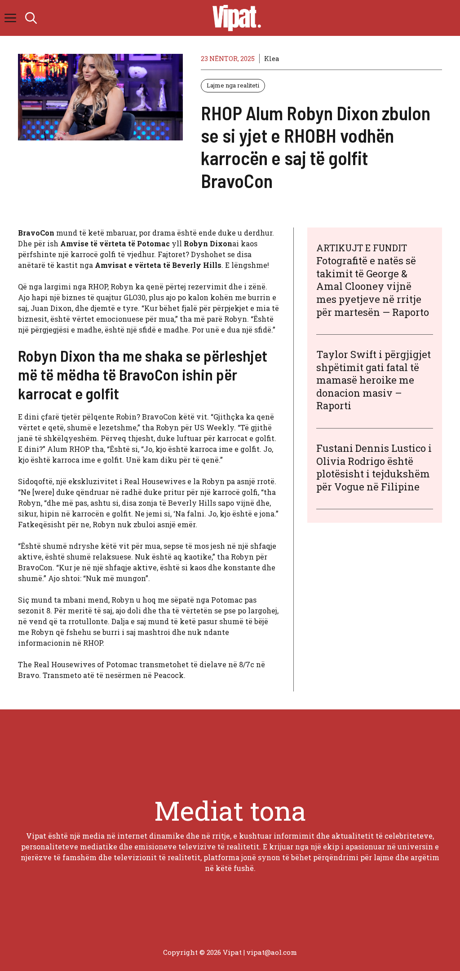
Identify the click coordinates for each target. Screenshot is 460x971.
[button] (31, 18)
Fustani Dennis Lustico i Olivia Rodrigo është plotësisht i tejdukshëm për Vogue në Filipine (374, 467)
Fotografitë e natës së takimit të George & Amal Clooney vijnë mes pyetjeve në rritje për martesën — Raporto (372, 286)
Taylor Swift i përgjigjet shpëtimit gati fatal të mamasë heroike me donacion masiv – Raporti (373, 380)
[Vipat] (234, 18)
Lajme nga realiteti (233, 85)
